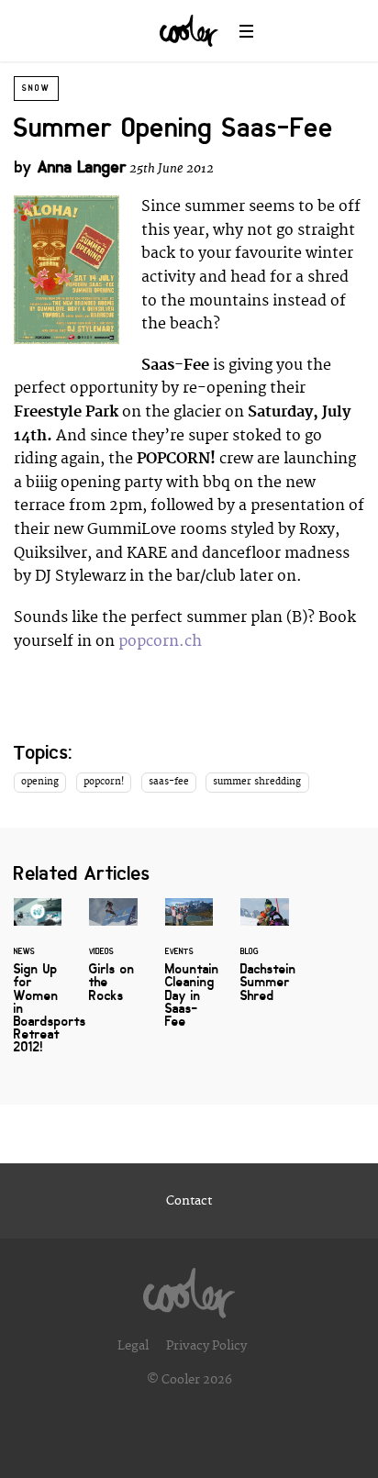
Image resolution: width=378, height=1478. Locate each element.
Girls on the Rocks (113, 960)
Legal (133, 1346)
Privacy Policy (206, 1346)
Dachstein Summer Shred (264, 960)
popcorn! (103, 781)
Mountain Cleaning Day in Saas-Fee (189, 973)
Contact (189, 1201)
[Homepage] (189, 1288)
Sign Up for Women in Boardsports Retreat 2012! (37, 986)
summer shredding (257, 781)
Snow (36, 88)
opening (40, 781)
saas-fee (169, 781)
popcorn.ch (160, 641)
